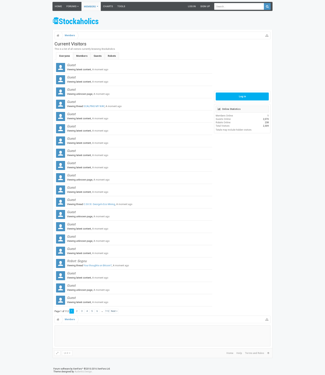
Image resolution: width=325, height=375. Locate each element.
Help (239, 353)
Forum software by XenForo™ (81, 368)
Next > (114, 311)
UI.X (66, 353)
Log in (242, 96)
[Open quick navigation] (266, 35)
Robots (112, 55)
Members (90, 6)
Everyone (64, 55)
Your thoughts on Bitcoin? (98, 265)
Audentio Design (83, 371)
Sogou (82, 261)
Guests (98, 55)
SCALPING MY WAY (94, 106)
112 (107, 311)
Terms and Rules (254, 353)
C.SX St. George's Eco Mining (99, 204)
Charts (108, 6)
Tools (121, 6)
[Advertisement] (204, 21)
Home (58, 6)
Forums (71, 6)
